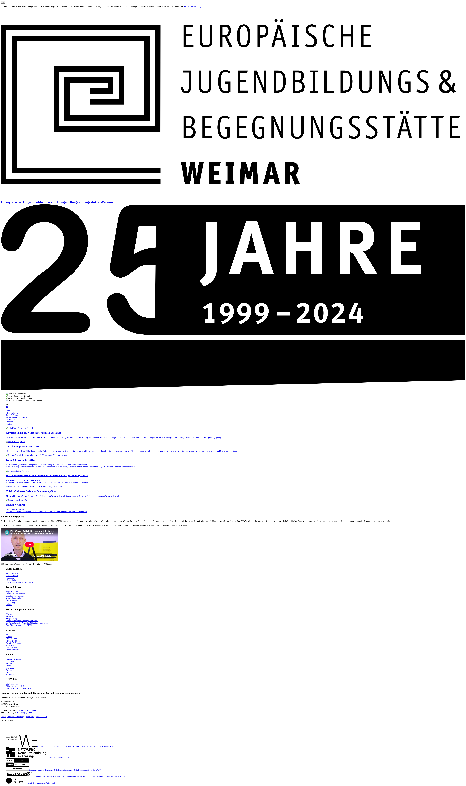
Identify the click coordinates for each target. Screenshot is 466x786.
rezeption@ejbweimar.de (26, 712)
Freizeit (9, 605)
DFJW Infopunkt (12, 684)
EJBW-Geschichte (13, 641)
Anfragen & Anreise (13, 659)
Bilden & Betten (12, 413)
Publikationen (11, 645)
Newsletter (10, 664)
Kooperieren (10, 616)
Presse (8, 666)
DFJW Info (10, 419)
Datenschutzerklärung (192, 6)
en (7, 407)
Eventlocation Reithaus (15, 596)
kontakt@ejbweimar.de (27, 710)
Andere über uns (12, 650)
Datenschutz (10, 670)
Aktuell (9, 411)
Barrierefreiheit (11, 674)
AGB (8, 672)
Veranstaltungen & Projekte (16, 417)
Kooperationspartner (13, 618)
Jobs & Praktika (12, 648)
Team (8, 634)
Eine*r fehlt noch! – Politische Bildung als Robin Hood (27, 623)
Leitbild (9, 637)
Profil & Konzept (12, 639)
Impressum (10, 668)
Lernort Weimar (12, 576)
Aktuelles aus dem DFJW (15, 686)
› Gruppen (10, 578)
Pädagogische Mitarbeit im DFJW (19, 688)
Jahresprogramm (12, 614)
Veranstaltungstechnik (14, 598)
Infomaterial (10, 661)
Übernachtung (11, 600)
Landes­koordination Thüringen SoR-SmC (22, 621)
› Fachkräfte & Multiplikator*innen (19, 582)
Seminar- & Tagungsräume (16, 594)
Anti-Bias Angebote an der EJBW (19, 625)
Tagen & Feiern (12, 415)
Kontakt (9, 424)
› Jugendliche (11, 580)
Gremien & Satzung (13, 643)
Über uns (9, 422)
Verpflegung (10, 602)
